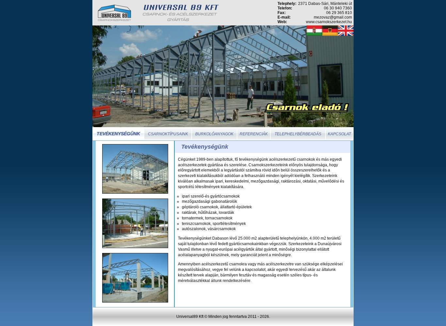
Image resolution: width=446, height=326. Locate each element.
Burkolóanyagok (214, 134)
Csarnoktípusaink (168, 134)
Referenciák (254, 134)
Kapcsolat (339, 134)
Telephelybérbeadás (298, 134)
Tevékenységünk (118, 133)
